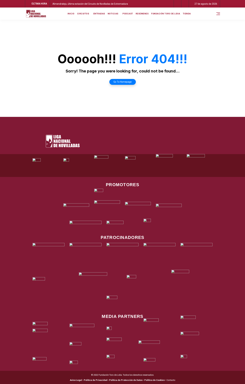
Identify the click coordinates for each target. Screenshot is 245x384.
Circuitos (83, 14)
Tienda (187, 14)
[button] (177, 4)
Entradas (99, 14)
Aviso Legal (76, 380)
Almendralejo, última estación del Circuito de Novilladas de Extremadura (90, 4)
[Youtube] (136, 121)
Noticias (113, 14)
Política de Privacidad (95, 380)
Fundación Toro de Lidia (165, 14)
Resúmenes (142, 14)
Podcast (127, 14)
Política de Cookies (154, 380)
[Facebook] (109, 121)
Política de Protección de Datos (125, 380)
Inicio (71, 14)
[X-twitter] (118, 121)
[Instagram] (127, 121)
